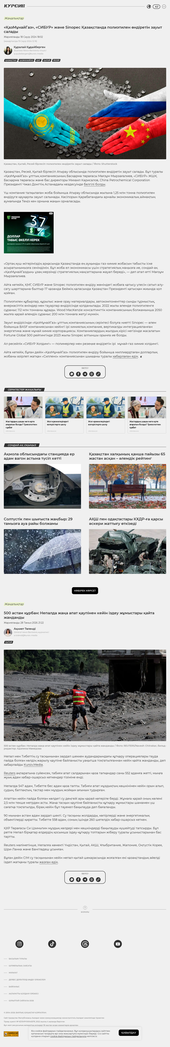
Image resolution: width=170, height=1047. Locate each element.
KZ (156, 6)
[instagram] (19, 944)
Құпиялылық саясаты (20, 966)
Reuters (9, 773)
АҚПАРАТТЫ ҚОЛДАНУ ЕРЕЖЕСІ (24, 994)
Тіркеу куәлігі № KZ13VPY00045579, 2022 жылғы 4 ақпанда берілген (34, 1022)
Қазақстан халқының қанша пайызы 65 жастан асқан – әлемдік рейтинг (127, 456)
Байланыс (14, 987)
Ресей (56, 60)
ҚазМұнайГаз (26, 60)
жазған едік (48, 862)
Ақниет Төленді (25, 628)
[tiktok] (52, 944)
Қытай (46, 60)
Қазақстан (10, 60)
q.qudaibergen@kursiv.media (28, 53)
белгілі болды (94, 184)
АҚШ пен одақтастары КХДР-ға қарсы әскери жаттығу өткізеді (126, 521)
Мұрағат (13, 973)
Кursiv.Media (33, 765)
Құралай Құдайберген (29, 47)
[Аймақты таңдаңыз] (149, 6)
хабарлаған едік (125, 356)
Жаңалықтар (14, 18)
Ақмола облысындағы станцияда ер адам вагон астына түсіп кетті (39, 456)
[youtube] (118, 944)
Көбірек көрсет (85, 590)
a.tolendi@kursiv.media (25, 635)
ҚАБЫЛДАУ (128, 1032)
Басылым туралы (18, 959)
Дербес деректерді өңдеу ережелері (27, 980)
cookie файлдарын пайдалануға (68, 1036)
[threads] (85, 944)
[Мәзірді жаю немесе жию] (164, 6)
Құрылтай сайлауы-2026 (21, 1001)
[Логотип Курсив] (14, 5)
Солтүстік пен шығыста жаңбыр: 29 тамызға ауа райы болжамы (38, 521)
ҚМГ (38, 60)
